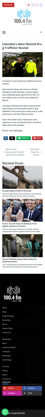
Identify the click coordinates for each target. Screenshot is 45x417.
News (4, 312)
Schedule (6, 351)
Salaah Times (7, 328)
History (5, 370)
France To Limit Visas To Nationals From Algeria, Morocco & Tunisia (19, 224)
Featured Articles (9, 347)
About (4, 324)
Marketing (6, 320)
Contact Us (6, 332)
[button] (5, 412)
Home (4, 308)
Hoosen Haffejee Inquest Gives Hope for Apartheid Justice (19, 260)
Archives (5, 366)
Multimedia (6, 339)
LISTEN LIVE (8, 5)
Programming (7, 316)
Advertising (6, 360)
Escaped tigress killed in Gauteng (16, 191)
